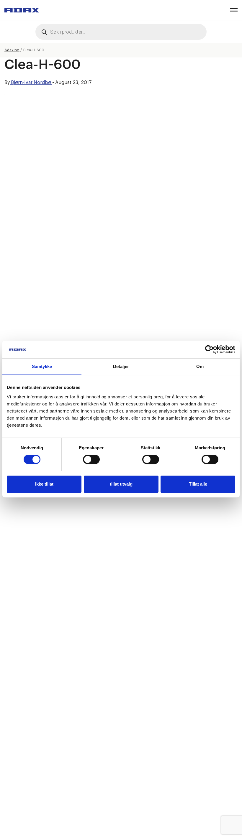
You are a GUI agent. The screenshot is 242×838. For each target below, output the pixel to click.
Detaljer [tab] (121, 366)
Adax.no (11, 50)
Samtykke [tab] (42, 366)
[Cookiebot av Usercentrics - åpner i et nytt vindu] (209, 349)
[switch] (91, 459)
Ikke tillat (44, 483)
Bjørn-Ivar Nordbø (31, 82)
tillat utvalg (121, 483)
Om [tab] (200, 366)
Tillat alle (198, 483)
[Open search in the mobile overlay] (121, 32)
